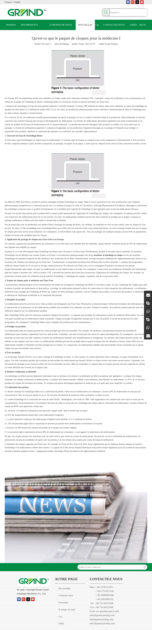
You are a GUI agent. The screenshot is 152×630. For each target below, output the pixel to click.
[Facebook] (128, 2)
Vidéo (61, 623)
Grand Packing (111, 44)
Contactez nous (65, 595)
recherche (144, 567)
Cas (60, 616)
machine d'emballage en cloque (70, 202)
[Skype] (148, 303)
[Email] (148, 294)
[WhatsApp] (148, 327)
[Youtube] (142, 2)
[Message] (148, 311)
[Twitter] (137, 2)
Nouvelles (63, 602)
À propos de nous (66, 609)
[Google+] (132, 2)
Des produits (64, 588)
